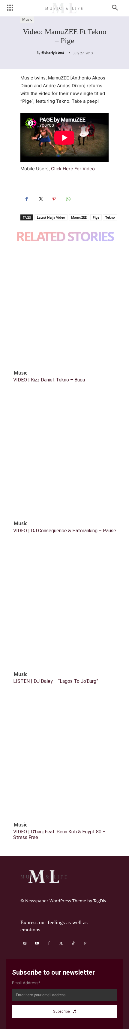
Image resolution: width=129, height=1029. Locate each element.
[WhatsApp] (68, 199)
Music (27, 19)
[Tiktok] (72, 943)
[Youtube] (36, 943)
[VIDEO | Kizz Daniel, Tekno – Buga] (64, 307)
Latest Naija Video (51, 217)
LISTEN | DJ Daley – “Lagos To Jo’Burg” (55, 681)
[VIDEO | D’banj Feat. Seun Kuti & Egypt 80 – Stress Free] (64, 759)
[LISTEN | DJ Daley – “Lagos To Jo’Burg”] (64, 608)
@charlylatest (52, 52)
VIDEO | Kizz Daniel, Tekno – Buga (49, 380)
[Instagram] (24, 943)
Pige (96, 217)
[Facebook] (26, 199)
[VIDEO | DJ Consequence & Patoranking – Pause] (64, 457)
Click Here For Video (73, 168)
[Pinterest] (54, 199)
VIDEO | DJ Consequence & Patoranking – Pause (64, 530)
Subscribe (61, 1011)
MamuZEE (79, 217)
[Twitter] (40, 199)
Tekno (110, 217)
